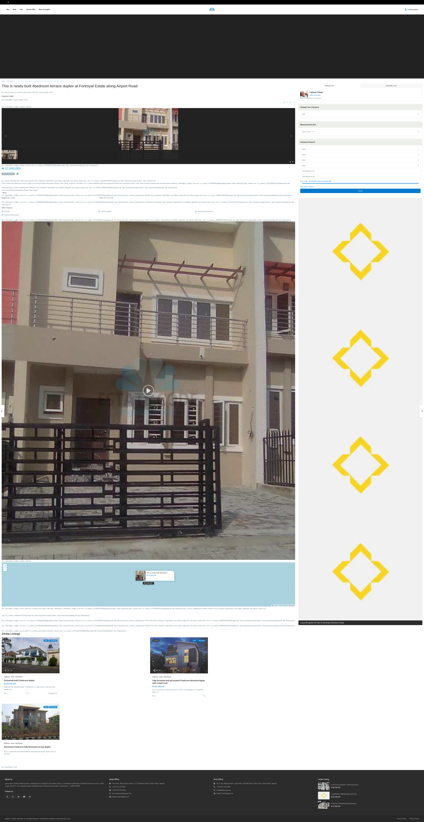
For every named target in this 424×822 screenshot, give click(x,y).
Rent (14, 9)
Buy (8, 9)
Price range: (304, 181)
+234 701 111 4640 (119, 787)
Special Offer (30, 9)
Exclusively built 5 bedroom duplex (19, 680)
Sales (11, 96)
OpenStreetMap (283, 605)
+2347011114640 (412, 9)
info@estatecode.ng (224, 790)
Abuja (4, 193)
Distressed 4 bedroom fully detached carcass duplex (27, 747)
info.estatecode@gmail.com (122, 793)
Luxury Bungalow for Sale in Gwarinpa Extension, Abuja (322, 623)
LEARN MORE (75, 786)
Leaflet (275, 605)
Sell (21, 9)
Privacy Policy (414, 818)
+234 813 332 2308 (223, 787)
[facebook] (7, 796)
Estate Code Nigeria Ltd (120, 797)
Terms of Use (401, 818)
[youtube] (24, 796)
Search (360, 191)
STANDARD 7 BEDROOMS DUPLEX (344, 794)
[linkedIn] (18, 796)
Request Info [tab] (329, 86)
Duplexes (10, 81)
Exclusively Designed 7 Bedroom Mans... (345, 785)
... (12, 689)
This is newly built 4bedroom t (157, 573)
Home (3, 81)
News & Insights (44, 9)
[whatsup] (8, 2)
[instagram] (29, 796)
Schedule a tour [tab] (391, 86)
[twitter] (13, 796)
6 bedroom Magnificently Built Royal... (344, 803)
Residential (18, 677)
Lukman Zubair (316, 92)
